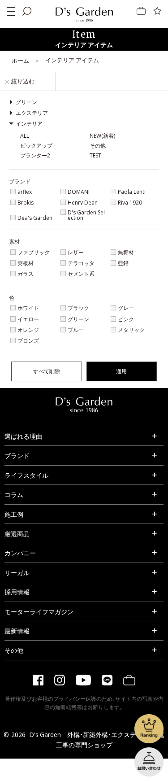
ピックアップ (36, 145)
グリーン (78, 319)
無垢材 (126, 252)
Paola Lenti (132, 191)
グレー (126, 307)
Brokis (25, 202)
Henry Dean (83, 202)
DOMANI (79, 191)
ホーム (20, 60)
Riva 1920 (130, 202)
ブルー (76, 329)
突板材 (25, 263)
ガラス (25, 273)
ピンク (126, 319)
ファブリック (33, 252)
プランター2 (35, 155)
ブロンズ (28, 340)
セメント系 (81, 273)
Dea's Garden (34, 217)
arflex (24, 191)
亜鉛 (123, 263)
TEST (95, 155)
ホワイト (28, 307)
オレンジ (28, 329)
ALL (24, 135)
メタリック (131, 329)
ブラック (78, 307)
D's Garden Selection (86, 214)
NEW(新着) (102, 135)
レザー (76, 252)
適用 (121, 371)
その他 (98, 145)
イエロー (28, 319)
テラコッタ (81, 263)
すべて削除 (46, 371)
